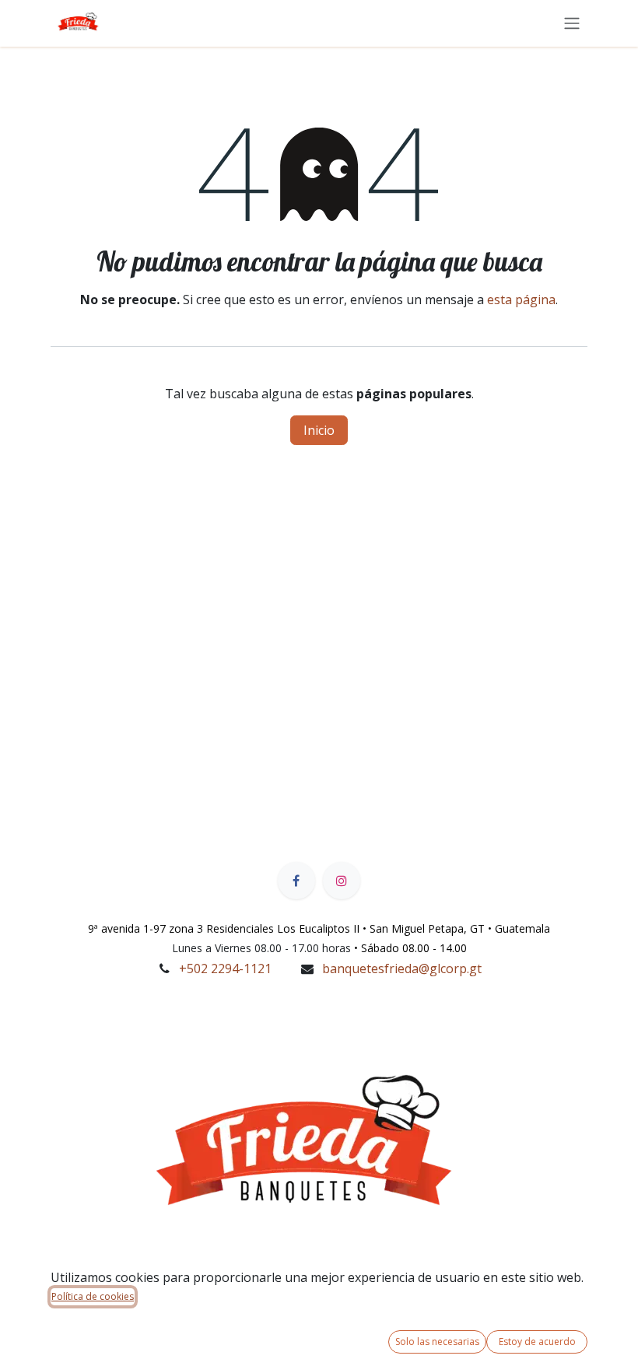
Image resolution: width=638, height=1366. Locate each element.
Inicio (319, 430)
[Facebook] (296, 880)
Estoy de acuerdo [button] (537, 1341)
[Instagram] (341, 880)
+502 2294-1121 (225, 968)
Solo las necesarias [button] (437, 1341)
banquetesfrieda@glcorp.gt (402, 968)
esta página (521, 299)
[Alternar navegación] (571, 22)
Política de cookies (92, 1296)
